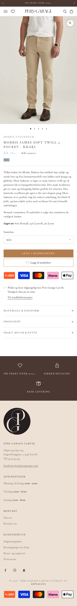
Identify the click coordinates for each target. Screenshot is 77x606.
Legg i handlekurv (38, 253)
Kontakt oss (10, 523)
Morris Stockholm (19, 136)
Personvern (10, 559)
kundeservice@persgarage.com (21, 465)
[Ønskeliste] (13, 11)
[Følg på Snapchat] (24, 570)
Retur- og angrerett (14, 553)
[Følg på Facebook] (5, 570)
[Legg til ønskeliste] (69, 20)
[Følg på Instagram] (14, 570)
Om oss (8, 517)
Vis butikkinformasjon (20, 297)
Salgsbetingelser (13, 541)
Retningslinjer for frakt (16, 547)
